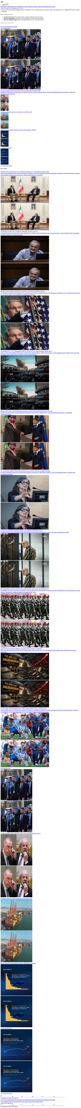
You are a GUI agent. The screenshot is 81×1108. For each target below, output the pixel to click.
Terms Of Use (23, 1102)
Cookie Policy (39, 1102)
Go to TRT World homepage (9, 27)
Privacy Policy (31, 1102)
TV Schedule (4, 1102)
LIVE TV (4, 5)
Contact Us (11, 1102)
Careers (16, 1102)
